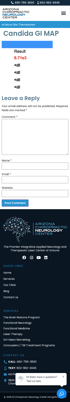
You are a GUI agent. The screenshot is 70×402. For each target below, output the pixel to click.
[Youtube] (38, 257)
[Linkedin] (46, 257)
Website (7, 188)
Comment (10, 117)
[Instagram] (31, 257)
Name (7, 160)
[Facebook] (24, 257)
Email (6, 174)
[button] (63, 13)
